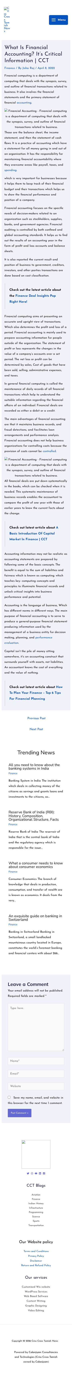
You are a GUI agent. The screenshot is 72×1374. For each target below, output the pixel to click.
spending (10, 170)
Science (36, 1217)
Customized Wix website (36, 1287)
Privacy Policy (36, 1256)
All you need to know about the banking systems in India (34, 766)
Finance (9, 68)
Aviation (36, 1195)
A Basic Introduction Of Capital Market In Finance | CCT (33, 533)
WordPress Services (36, 1291)
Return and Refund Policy (36, 1265)
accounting (24, 102)
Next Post (36, 729)
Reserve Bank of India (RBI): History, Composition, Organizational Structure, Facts (34, 816)
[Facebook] (44, 1173)
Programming (36, 1212)
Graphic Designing (36, 1305)
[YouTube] (36, 1173)
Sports (36, 1221)
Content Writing (36, 1301)
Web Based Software (36, 1296)
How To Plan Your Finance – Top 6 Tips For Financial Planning (36, 693)
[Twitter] (28, 1173)
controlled (49, 451)
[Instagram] (32, 1173)
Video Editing (36, 1310)
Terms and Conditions (36, 1251)
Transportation (36, 1225)
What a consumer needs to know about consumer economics (36, 865)
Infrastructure (36, 1208)
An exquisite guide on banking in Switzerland (35, 918)
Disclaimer (36, 1261)
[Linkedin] (40, 1173)
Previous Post (36, 718)
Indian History (36, 1203)
